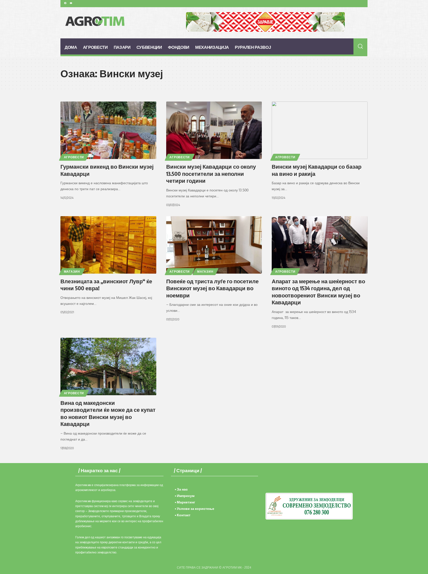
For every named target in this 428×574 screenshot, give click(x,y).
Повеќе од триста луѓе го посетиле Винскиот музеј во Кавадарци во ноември (212, 288)
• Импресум (184, 496)
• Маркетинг (185, 502)
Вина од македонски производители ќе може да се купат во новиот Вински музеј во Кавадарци (108, 413)
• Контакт (182, 515)
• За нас (181, 489)
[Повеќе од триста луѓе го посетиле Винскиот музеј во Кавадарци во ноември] (214, 245)
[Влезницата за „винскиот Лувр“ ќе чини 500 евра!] (108, 245)
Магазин (72, 271)
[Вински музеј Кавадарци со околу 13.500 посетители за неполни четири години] (214, 130)
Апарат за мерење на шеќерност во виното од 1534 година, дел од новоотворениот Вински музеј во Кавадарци (318, 292)
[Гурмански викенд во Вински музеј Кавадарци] (108, 130)
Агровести (74, 157)
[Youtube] (71, 3)
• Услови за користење (194, 508)
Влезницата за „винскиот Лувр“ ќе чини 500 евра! (106, 285)
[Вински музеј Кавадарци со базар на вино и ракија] (320, 130)
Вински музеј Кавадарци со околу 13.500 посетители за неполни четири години (211, 173)
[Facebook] (65, 3)
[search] (360, 46)
